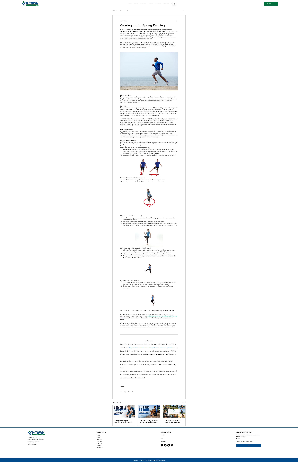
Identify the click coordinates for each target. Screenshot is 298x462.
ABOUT (99, 437)
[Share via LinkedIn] (128, 391)
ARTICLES (99, 443)
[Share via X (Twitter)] (125, 391)
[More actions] (177, 21)
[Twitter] (165, 445)
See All (183, 402)
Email (238, 438)
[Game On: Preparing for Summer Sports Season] (174, 411)
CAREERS (99, 441)
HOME (98, 435)
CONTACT (99, 445)
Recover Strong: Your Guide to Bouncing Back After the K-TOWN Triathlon (149, 421)
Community (163, 441)
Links (162, 438)
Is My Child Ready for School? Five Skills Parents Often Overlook (123, 421)
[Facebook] (162, 445)
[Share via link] (132, 391)
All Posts (115, 10)
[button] (183, 10)
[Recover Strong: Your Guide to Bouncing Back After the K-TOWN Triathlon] (149, 411)
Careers (129, 10)
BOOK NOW (100, 447)
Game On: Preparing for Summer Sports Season (172, 421)
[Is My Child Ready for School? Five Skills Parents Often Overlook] (124, 411)
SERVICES (99, 439)
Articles (122, 10)
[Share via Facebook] (121, 391)
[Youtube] (168, 445)
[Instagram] (172, 445)
